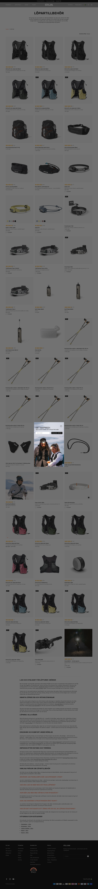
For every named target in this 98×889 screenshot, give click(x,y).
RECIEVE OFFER (57, 433)
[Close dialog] (61, 426)
